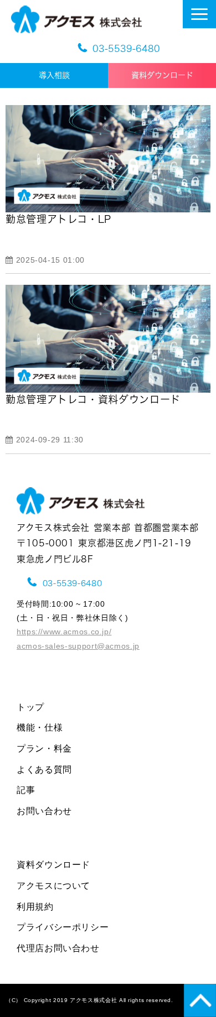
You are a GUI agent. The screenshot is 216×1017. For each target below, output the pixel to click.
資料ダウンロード (162, 75)
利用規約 (35, 906)
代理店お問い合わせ (58, 948)
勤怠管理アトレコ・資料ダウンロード (93, 399)
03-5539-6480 (126, 48)
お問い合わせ (44, 811)
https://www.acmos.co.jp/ (64, 631)
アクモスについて (53, 885)
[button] (199, 14)
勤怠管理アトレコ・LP (58, 219)
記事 (26, 790)
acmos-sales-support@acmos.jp (78, 646)
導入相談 (62, 75)
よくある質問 (44, 769)
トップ (30, 707)
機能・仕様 (40, 727)
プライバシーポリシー (63, 927)
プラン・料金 (44, 748)
